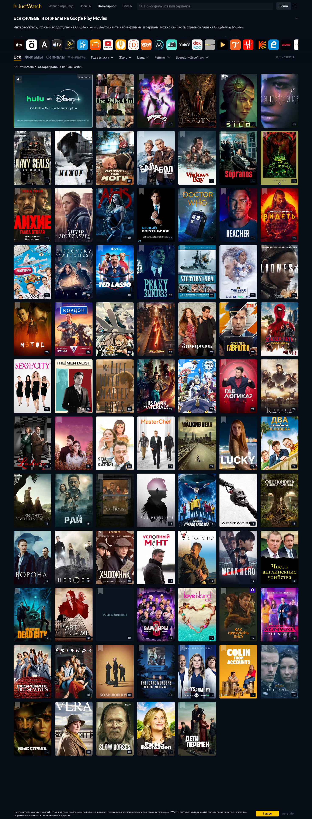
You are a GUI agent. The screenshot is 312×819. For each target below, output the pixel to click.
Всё (17, 56)
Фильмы (34, 56)
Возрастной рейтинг (191, 57)
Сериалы (55, 56)
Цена (141, 57)
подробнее (64, 119)
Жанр (123, 57)
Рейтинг (161, 57)
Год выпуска (100, 57)
